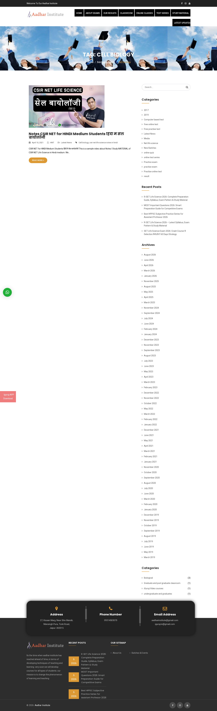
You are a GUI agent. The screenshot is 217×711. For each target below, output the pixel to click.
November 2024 (151, 308)
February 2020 (150, 504)
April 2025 (148, 297)
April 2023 (148, 377)
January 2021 (150, 462)
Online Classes (144, 13)
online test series (152, 157)
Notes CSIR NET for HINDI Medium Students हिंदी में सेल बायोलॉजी (76, 135)
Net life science (151, 143)
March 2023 (149, 382)
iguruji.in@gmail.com (165, 624)
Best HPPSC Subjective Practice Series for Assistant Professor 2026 (93, 694)
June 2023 (149, 366)
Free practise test (152, 129)
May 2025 (148, 292)
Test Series (162, 13)
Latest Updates (182, 23)
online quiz (149, 152)
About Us (117, 653)
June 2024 (149, 324)
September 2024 (152, 313)
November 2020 (151, 467)
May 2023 (148, 371)
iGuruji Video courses (153, 588)
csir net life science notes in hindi (103, 142)
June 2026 (149, 260)
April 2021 (148, 446)
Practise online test (153, 171)
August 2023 (150, 355)
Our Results (109, 13)
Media (147, 138)
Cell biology (84, 142)
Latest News (66, 142)
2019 (146, 115)
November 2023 (151, 345)
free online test (151, 124)
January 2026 (150, 276)
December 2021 (151, 430)
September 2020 (152, 478)
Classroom (126, 13)
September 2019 (152, 531)
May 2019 (148, 552)
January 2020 (150, 509)
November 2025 (151, 281)
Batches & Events (140, 653)
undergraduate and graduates (158, 594)
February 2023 (150, 387)
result (146, 176)
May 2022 (148, 408)
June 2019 (149, 547)
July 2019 (148, 541)
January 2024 (150, 334)
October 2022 (150, 403)
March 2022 (149, 414)
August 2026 (150, 255)
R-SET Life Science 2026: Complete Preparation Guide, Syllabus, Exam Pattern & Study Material (93, 661)
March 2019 (149, 557)
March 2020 (149, 499)
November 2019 (151, 520)
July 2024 (148, 318)
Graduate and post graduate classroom (162, 583)
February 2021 (150, 456)
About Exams (93, 13)
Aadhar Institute (42, 705)
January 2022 (150, 424)
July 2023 (148, 361)
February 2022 (150, 419)
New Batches (150, 148)
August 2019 (150, 536)
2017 (146, 110)
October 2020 (150, 472)
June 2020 (149, 493)
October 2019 (150, 525)
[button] (7, 292)
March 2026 (149, 270)
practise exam (150, 167)
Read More (37, 160)
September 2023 (152, 350)
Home (79, 13)
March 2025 (149, 302)
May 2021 (148, 440)
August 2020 (150, 483)
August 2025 (150, 286)
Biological (148, 578)
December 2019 (151, 515)
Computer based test (154, 119)
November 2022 (151, 398)
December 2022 (151, 393)
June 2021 (149, 435)
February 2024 (150, 329)
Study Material (180, 13)
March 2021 (149, 451)
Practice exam (150, 162)
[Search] (187, 87)
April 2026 (148, 265)
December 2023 (151, 339)
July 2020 (148, 488)
